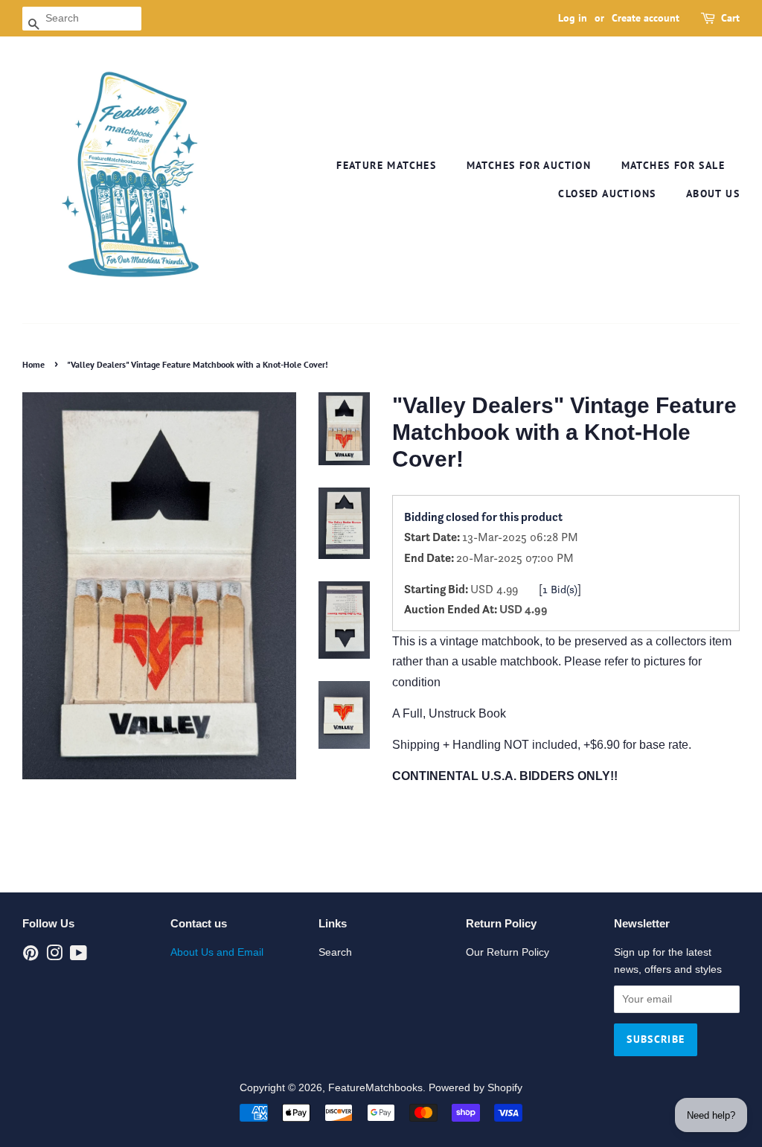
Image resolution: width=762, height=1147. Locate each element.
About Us (713, 193)
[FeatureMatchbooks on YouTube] (78, 956)
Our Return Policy (507, 952)
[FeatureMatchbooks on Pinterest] (30, 956)
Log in (572, 18)
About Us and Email (216, 952)
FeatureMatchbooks (375, 1087)
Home (33, 364)
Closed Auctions (607, 193)
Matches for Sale (673, 165)
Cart (730, 18)
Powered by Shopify (475, 1087)
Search (335, 952)
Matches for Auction (529, 165)
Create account (645, 18)
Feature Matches (386, 165)
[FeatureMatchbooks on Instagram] (54, 956)
